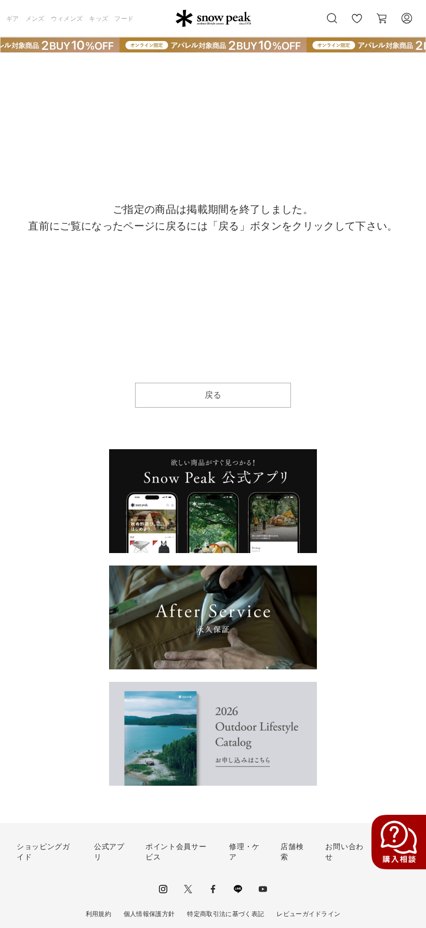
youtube (263, 889)
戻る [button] (213, 395)
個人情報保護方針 (149, 914)
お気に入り (357, 23)
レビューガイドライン (308, 914)
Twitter (188, 889)
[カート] (382, 18)
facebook (213, 889)
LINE (238, 889)
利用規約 (98, 914)
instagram (163, 889)
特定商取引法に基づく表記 (225, 914)
